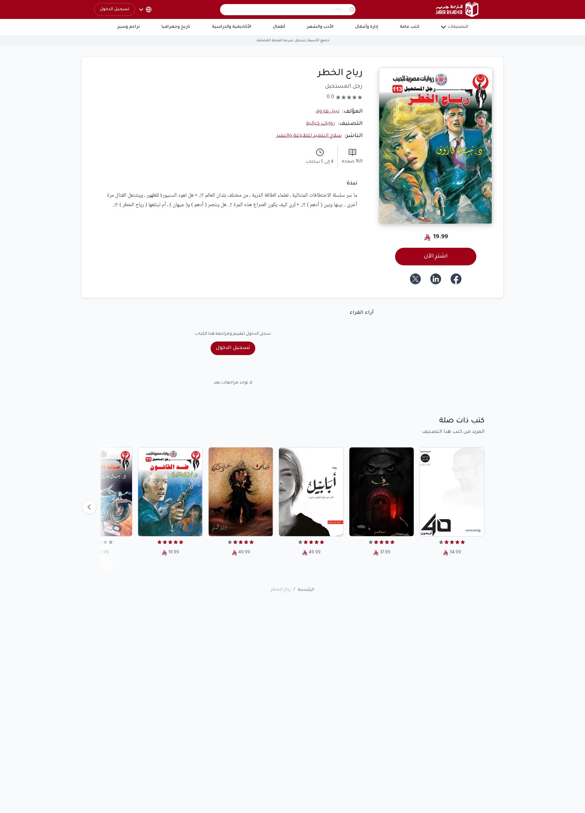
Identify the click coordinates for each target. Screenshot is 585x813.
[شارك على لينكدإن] (436, 279)
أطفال (279, 27)
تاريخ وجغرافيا (175, 27)
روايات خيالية (320, 124)
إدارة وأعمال (366, 27)
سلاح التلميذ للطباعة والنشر (309, 136)
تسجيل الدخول (114, 9)
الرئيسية (306, 590)
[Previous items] (89, 507)
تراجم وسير (128, 27)
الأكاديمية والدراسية (231, 27)
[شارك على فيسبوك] (456, 279)
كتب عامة (409, 27)
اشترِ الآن (436, 257)
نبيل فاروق (327, 111)
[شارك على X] (415, 279)
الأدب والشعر (320, 27)
